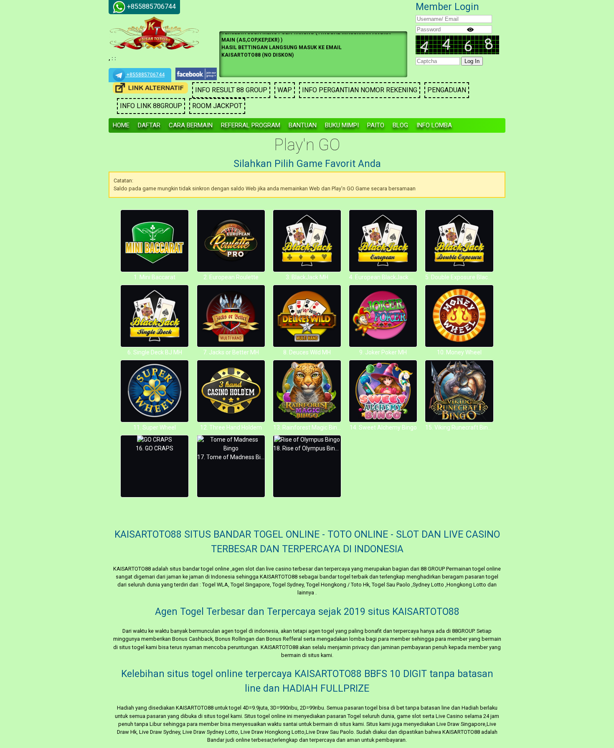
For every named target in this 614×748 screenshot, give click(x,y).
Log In (472, 61)
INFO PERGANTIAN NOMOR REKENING (359, 90)
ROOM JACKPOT (217, 106)
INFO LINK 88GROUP (151, 106)
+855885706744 (145, 75)
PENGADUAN (446, 90)
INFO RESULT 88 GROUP (231, 90)
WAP (284, 90)
